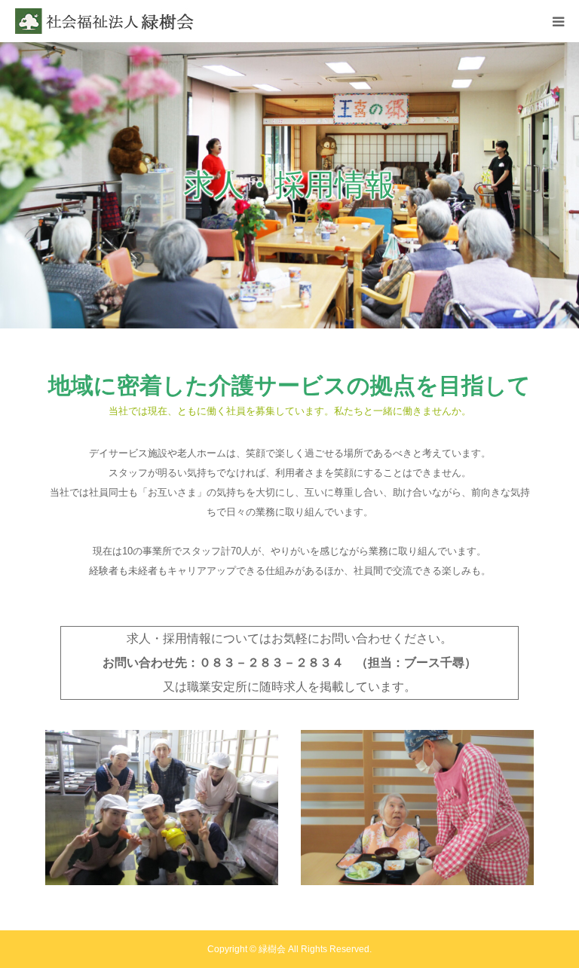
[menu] (558, 21)
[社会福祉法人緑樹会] (105, 21)
